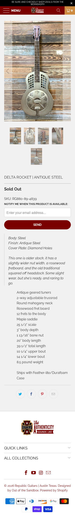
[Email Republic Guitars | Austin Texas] (48, 473)
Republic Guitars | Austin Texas (35, 485)
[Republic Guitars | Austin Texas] (37, 10)
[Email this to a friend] (53, 394)
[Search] (60, 10)
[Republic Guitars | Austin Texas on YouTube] (33, 473)
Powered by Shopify (54, 490)
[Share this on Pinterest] (42, 394)
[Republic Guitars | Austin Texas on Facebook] (26, 473)
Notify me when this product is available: (36, 204)
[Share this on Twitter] (20, 394)
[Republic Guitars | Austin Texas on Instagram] (41, 473)
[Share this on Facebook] (31, 394)
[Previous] (8, 71)
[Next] (67, 71)
